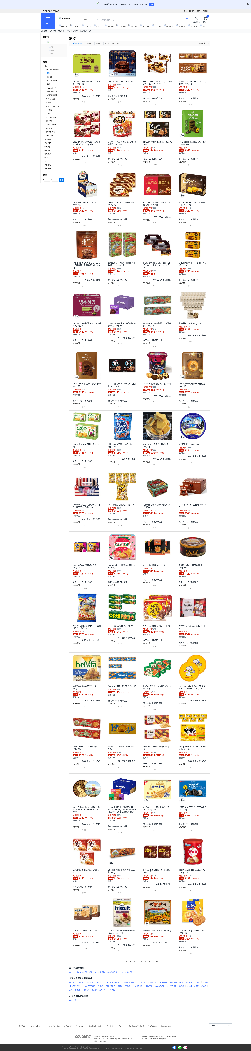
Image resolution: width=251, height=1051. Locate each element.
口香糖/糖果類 (51, 125)
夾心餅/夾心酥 (52, 81)
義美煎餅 (149, 986)
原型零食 (49, 128)
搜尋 (61, 180)
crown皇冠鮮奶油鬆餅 (111, 982)
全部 (85, 19)
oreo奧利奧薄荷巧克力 (130, 982)
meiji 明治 (72, 1000)
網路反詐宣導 (166, 1026)
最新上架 (115, 43)
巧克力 (48, 114)
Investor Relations (35, 1026)
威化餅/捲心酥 (52, 95)
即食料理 (47, 143)
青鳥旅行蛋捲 (110, 986)
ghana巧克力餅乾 (89, 986)
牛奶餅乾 (72, 982)
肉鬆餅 (205, 982)
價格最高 (99, 43)
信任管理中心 (80, 1026)
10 (157, 962)
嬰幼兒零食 (50, 136)
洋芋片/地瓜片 (51, 99)
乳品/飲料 (47, 154)
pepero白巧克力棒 (161, 986)
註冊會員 (191, 11)
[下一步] (162, 962)
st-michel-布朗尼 (193, 986)
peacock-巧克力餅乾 (193, 982)
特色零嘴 (49, 110)
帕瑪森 (203, 986)
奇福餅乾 (81, 982)
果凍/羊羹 (49, 121)
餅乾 (90, 31)
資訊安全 (120, 1026)
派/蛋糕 (48, 103)
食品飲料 (61, 31)
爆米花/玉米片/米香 (52, 106)
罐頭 (46, 158)
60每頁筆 (202, 43)
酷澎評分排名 (77, 43)
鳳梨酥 (143, 982)
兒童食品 (47, 165)
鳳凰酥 (181, 986)
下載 (151, 4)
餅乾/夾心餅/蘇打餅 (80, 31)
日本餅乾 (78, 990)
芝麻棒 (127, 986)
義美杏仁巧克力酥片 (99, 990)
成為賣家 (206, 11)
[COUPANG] (83, 1037)
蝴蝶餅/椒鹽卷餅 (53, 91)
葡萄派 (86, 990)
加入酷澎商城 (152, 1026)
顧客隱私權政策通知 (96, 1026)
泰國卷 (98, 982)
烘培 (46, 161)
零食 (68, 31)
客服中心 (199, 11)
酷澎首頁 (44, 31)
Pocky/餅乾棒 (51, 88)
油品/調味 (47, 147)
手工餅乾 (173, 986)
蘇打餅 (49, 77)
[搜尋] (187, 19)
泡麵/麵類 (47, 139)
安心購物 (110, 1026)
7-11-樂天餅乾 (138, 986)
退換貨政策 (68, 1026)
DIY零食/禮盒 (50, 132)
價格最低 (90, 43)
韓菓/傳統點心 (51, 117)
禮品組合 (47, 169)
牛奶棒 (100, 986)
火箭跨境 (52, 31)
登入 (185, 11)
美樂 (70, 990)
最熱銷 (107, 43)
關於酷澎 (22, 1026)
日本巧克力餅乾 (74, 986)
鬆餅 (48, 84)
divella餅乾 (163, 982)
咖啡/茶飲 (47, 150)
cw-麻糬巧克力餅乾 (176, 982)
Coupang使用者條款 (53, 1026)
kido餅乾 (112, 990)
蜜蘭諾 (120, 986)
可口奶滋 (90, 982)
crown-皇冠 (152, 982)
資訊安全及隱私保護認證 (135, 1026)
